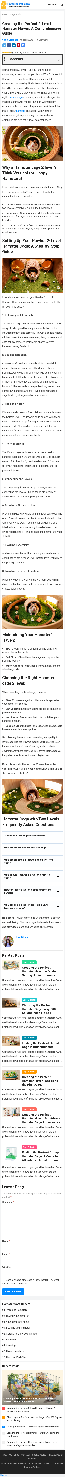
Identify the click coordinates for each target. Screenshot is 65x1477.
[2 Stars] (5, 52)
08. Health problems (13, 1351)
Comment (8, 1202)
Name (6, 1241)
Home (4, 14)
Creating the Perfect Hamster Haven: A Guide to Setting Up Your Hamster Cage (40, 973)
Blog (16, 1455)
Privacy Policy (55, 1455)
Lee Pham (22, 937)
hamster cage (15, 97)
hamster (20, 110)
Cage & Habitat (16, 14)
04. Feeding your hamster (16, 1327)
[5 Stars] (11, 52)
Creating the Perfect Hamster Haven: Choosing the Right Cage (40, 1080)
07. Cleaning (9, 1345)
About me (7, 1455)
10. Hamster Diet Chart (14, 1357)
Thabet (4, 1475)
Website (6, 1267)
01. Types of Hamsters (14, 1309)
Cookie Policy (39, 1455)
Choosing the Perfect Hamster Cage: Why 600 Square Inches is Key (39, 1009)
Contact (25, 1455)
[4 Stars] (9, 52)
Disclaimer (32, 1458)
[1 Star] (3, 52)
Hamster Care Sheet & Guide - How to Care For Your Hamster (35, 1463)
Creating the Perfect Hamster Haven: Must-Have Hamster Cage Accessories (41, 1118)
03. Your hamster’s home (15, 1321)
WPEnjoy (37, 1467)
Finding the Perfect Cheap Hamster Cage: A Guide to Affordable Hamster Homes (41, 1156)
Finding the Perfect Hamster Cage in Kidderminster (42, 1045)
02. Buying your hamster (15, 1315)
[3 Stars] (7, 52)
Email (6, 1254)
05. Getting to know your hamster (20, 1333)
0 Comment (42, 40)
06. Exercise (9, 1339)
